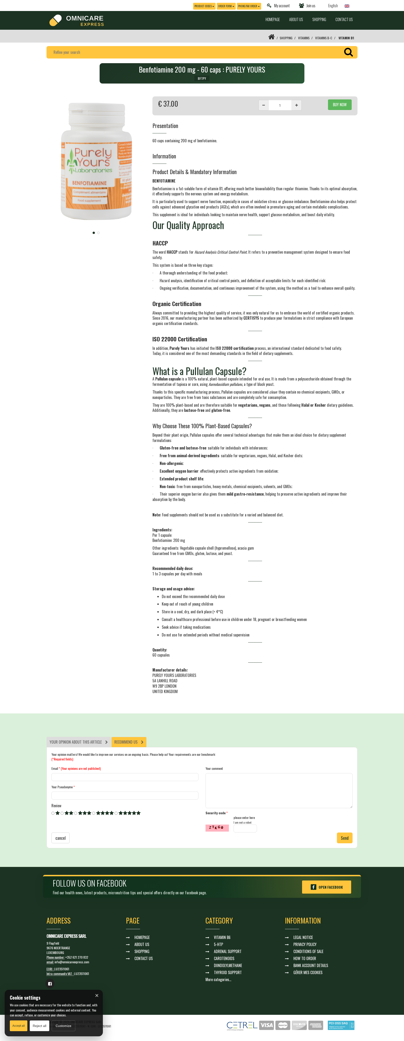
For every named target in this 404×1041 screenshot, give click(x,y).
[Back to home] (271, 37)
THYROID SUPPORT (228, 972)
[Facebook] (49, 983)
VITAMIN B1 (346, 37)
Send (345, 838)
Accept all (18, 1025)
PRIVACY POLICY (305, 944)
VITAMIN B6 (222, 937)
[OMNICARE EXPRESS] (77, 19)
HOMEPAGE (273, 19)
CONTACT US (344, 19)
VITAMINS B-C (323, 37)
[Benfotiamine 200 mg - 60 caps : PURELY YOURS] (96, 162)
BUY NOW (340, 104)
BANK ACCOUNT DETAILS (310, 965)
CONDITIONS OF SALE (308, 951)
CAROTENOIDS (224, 958)
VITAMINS (304, 37)
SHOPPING (319, 19)
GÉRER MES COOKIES (307, 972)
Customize (63, 1026)
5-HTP (218, 944)
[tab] (79, 742)
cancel (60, 838)
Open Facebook (331, 887)
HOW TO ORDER (304, 958)
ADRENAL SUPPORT (228, 951)
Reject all (39, 1026)
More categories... (218, 979)
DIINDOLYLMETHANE (228, 965)
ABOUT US (296, 19)
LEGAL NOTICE (303, 937)
